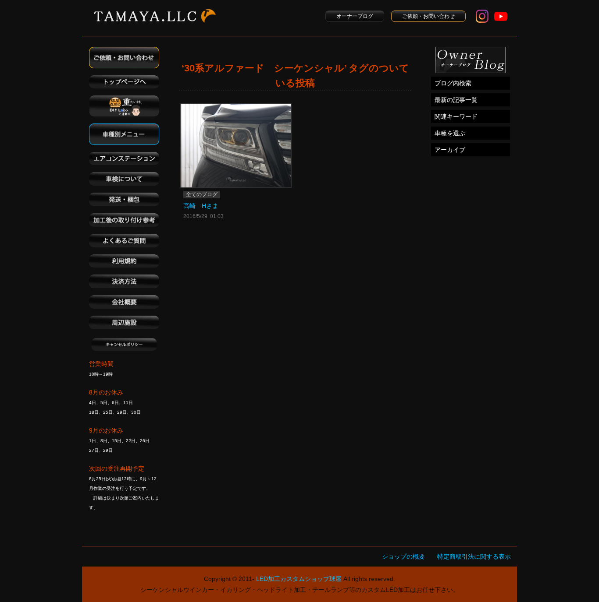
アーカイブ (450, 149)
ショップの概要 (403, 556)
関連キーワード (456, 116)
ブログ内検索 (453, 83)
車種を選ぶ (450, 133)
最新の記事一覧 (456, 99)
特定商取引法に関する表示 (474, 556)
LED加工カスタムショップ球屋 (299, 578)
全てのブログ (201, 194)
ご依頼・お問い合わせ (428, 16)
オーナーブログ (354, 16)
